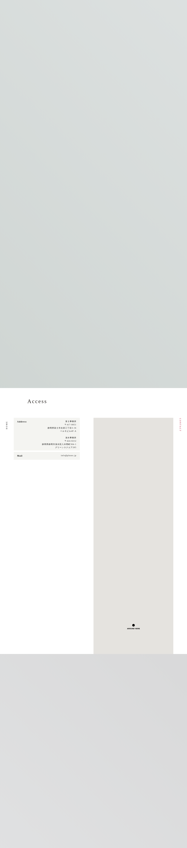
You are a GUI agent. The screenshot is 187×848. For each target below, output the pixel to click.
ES (19, 6)
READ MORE (21, 102)
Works (85, 7)
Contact (180, 425)
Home (7, 425)
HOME (157, 21)
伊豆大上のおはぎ (26, 223)
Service (110, 7)
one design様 (129, 223)
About (61, 7)
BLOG (169, 21)
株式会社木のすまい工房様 (84, 223)
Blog (135, 7)
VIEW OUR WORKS (93, 250)
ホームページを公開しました (31, 89)
